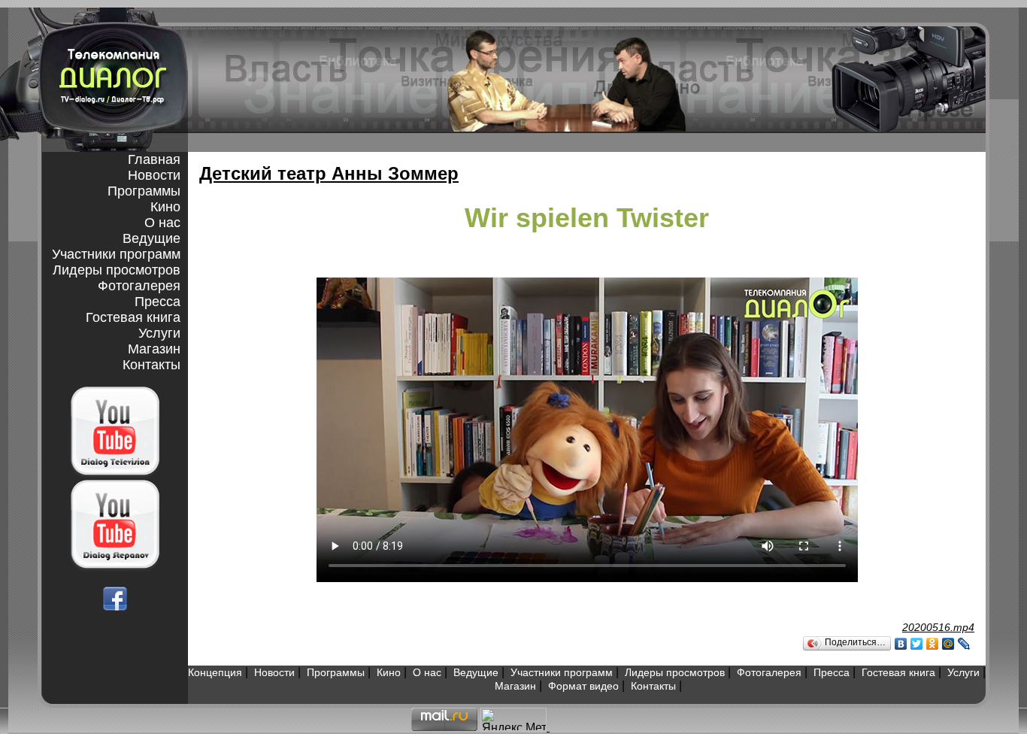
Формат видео (583, 686)
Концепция (215, 672)
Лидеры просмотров (116, 270)
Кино (165, 206)
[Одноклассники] (933, 644)
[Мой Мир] (948, 644)
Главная (154, 159)
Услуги (159, 333)
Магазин (154, 348)
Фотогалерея (139, 285)
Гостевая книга (133, 317)
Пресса (157, 301)
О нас (162, 222)
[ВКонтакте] (901, 644)
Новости (154, 175)
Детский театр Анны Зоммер (329, 173)
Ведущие (151, 238)
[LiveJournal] (964, 644)
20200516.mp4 (938, 627)
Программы (144, 191)
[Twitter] (917, 644)
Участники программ (116, 254)
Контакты (151, 364)
